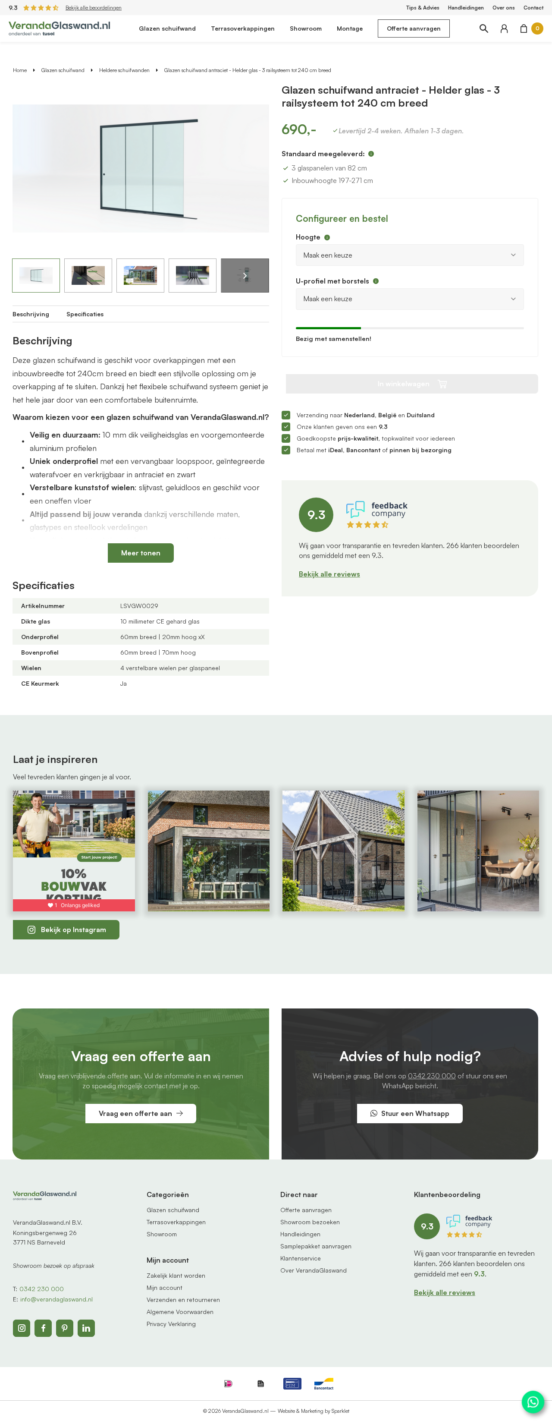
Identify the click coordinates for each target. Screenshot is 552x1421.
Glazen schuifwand (167, 28)
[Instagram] (21, 1328)
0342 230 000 (432, 1075)
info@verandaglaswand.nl (56, 1299)
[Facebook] (43, 1328)
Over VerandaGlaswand (313, 1270)
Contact (533, 7)
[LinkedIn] (86, 1328)
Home (20, 70)
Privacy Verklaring (171, 1323)
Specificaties (85, 314)
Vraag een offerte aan (135, 1113)
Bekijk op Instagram (73, 929)
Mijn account (164, 1287)
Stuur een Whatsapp (415, 1113)
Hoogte (308, 237)
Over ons (503, 7)
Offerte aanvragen (414, 28)
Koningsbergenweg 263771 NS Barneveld (45, 1237)
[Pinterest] (64, 1328)
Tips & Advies (422, 7)
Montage (350, 28)
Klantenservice (300, 1258)
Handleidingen (466, 7)
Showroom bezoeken (310, 1222)
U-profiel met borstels (332, 281)
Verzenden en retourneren (183, 1299)
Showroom (306, 28)
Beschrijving (31, 314)
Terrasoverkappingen (243, 28)
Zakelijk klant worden (176, 1275)
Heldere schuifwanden (124, 70)
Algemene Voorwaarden (180, 1311)
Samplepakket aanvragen (315, 1246)
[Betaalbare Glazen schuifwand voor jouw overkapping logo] (59, 27)
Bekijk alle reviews (329, 574)
